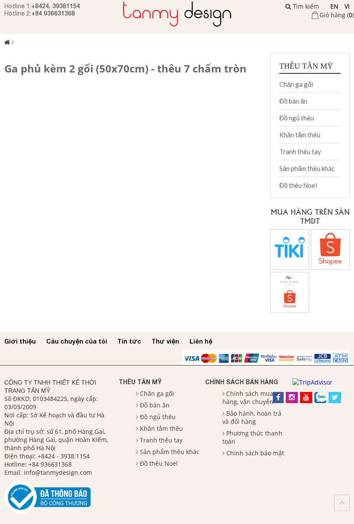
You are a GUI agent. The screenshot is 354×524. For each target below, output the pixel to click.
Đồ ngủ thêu (296, 118)
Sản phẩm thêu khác (307, 168)
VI (347, 6)
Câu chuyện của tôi (76, 341)
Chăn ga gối (296, 84)
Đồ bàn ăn (293, 101)
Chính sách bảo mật (255, 453)
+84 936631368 (53, 13)
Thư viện (165, 341)
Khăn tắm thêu (299, 135)
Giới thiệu (20, 341)
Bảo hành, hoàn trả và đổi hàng (251, 417)
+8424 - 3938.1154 (64, 456)
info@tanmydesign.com (58, 472)
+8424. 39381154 (55, 5)
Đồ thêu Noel (298, 185)
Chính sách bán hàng (241, 381)
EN (334, 6)
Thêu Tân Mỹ (140, 381)
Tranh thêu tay (300, 151)
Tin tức (129, 341)
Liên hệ (201, 341)
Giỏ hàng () (336, 15)
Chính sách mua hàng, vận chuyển (247, 397)
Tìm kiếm (305, 6)
